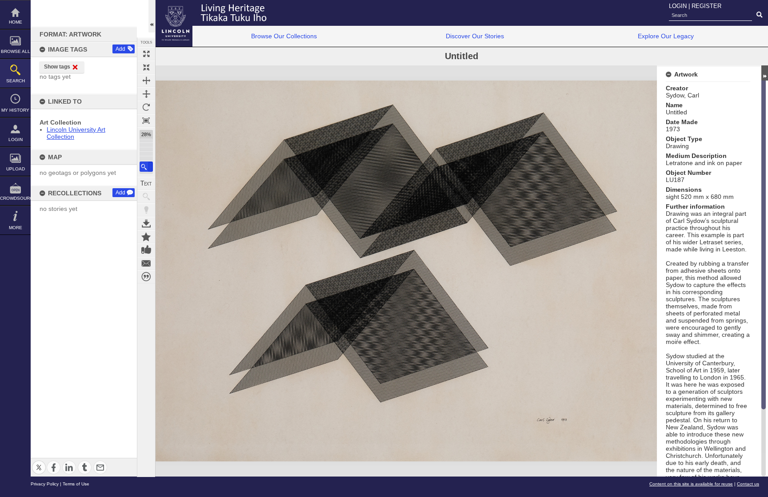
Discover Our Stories (475, 36)
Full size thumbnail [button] (146, 54)
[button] (146, 167)
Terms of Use (76, 483)
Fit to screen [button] (146, 67)
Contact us (748, 483)
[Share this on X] (39, 462)
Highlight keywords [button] (146, 210)
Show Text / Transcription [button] (146, 183)
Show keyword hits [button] (146, 196)
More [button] (15, 227)
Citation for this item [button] (146, 276)
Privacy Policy (45, 483)
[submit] (759, 15)
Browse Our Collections (284, 36)
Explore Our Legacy (666, 36)
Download (146, 223)
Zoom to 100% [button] (146, 120)
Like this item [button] (146, 250)
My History (15, 110)
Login (15, 139)
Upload (15, 168)
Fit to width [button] (146, 80)
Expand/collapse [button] (764, 73)
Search (15, 80)
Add (120, 49)
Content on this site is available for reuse (691, 483)
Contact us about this (146, 263)
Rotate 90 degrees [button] (146, 107)
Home (15, 22)
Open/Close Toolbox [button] (151, 16)
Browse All (15, 51)
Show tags (57, 67)
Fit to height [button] (146, 94)
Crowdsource (15, 198)
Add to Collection (146, 236)
